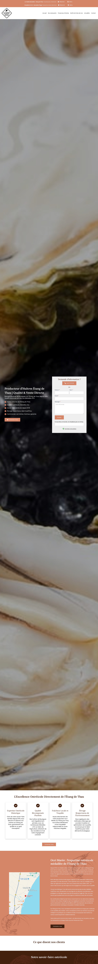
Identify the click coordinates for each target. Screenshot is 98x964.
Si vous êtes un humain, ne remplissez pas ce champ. (69, 422)
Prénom (57, 390)
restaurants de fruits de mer (70, 872)
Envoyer (59, 417)
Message (57, 402)
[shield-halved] (63, 429)
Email (56, 396)
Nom (71, 390)
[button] (61, 1)
